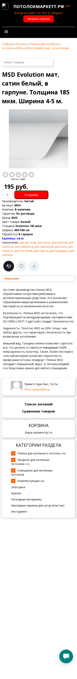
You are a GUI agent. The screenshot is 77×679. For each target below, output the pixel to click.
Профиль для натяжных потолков (30, 462)
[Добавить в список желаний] (21, 266)
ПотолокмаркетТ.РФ (38, 6)
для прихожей (44, 246)
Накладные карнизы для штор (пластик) (37, 505)
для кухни (43, 242)
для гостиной (23, 251)
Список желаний (39, 404)
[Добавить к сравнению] (34, 266)
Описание (11, 278)
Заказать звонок (38, 19)
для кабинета (24, 246)
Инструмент (19, 511)
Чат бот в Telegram (50, 13)
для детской (27, 242)
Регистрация (32, 389)
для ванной (59, 242)
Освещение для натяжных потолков (32, 472)
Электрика (18, 487)
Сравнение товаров (38, 411)
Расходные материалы (26, 499)
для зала (61, 246)
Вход (46, 389)
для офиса (41, 251)
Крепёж (16, 493)
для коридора (59, 251)
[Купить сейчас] (8, 266)
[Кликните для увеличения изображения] (38, 138)
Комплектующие (30, 481)
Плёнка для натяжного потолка (41, 453)
